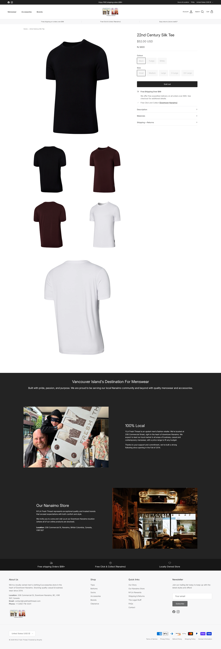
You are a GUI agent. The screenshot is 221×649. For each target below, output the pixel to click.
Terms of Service (151, 639)
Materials (141, 116)
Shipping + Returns (145, 122)
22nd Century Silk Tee (37, 29)
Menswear (12, 12)
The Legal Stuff (135, 600)
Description (142, 109)
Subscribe (180, 604)
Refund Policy (177, 639)
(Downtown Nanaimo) (168, 103)
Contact (132, 607)
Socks (93, 592)
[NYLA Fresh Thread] (110, 12)
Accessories (26, 12)
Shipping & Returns (137, 596)
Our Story (133, 585)
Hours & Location (183, 2)
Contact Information (205, 639)
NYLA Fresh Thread (21, 640)
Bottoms (94, 588)
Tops (93, 585)
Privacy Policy (165, 639)
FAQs (193, 2)
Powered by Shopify (35, 640)
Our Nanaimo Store (137, 588)
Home (25, 29)
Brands (40, 12)
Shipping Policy (190, 639)
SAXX (142, 47)
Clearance (95, 604)
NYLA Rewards (135, 592)
